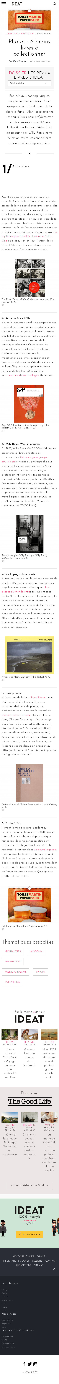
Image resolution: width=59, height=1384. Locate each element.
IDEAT (4, 1340)
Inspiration (27, 34)
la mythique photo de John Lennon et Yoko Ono (29, 236)
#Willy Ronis (12, 982)
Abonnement (23, 1265)
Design (4, 1293)
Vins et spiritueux (29, 1129)
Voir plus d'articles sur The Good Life (29, 1185)
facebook (24, 1364)
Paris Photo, (38, 697)
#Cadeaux (36, 951)
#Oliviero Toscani (15, 972)
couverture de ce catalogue (22, 375)
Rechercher (54, 3)
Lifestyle (12, 34)
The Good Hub (8, 1343)
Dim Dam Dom (8, 1347)
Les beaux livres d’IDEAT (29, 75)
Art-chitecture (7, 1300)
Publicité (37, 1261)
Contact (50, 1261)
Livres (4, 1327)
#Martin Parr (12, 962)
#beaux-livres (13, 951)
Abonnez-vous (29, 1234)
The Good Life (7, 1336)
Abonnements (7, 1320)
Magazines (6, 1324)
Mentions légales (23, 1256)
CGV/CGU (41, 1256)
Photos (4, 1311)
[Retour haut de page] (55, 1269)
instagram (35, 1364)
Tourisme (5, 1297)
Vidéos (4, 1307)
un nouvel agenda (44, 849)
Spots (4, 1304)
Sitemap (38, 1265)
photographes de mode (16, 715)
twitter (30, 1364)
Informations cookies (16, 1261)
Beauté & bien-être (10, 1129)
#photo (40, 972)
